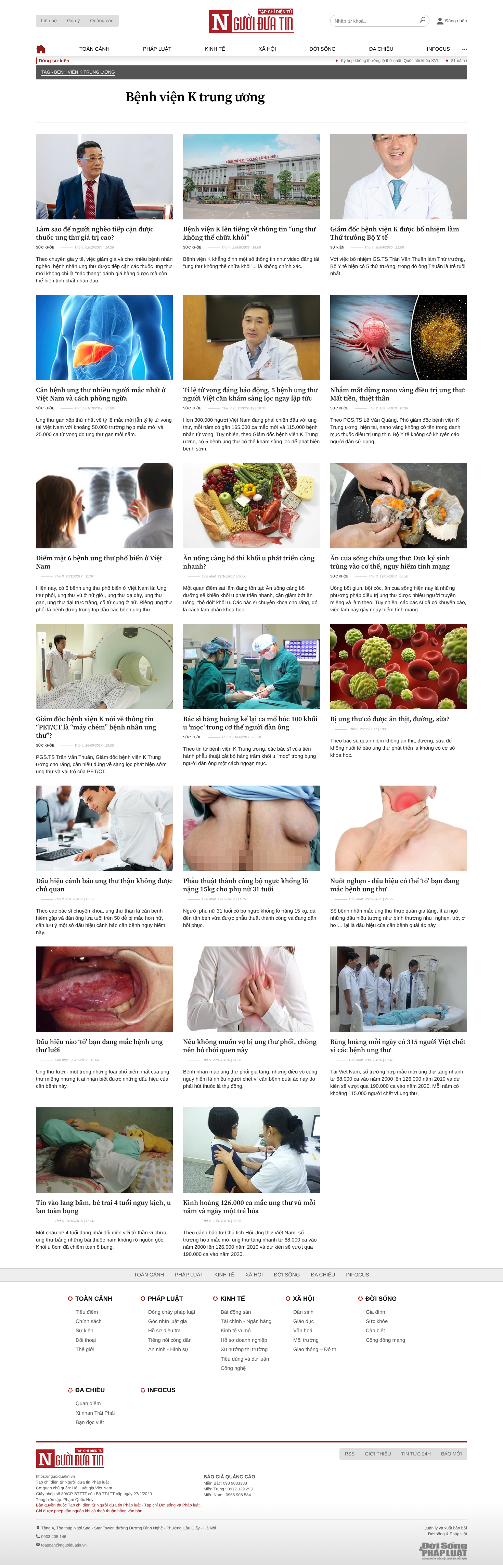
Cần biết (375, 1331)
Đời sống (323, 49)
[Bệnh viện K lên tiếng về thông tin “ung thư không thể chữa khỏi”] (251, 176)
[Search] (422, 21)
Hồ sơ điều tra (164, 1331)
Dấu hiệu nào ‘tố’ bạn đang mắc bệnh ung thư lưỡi (99, 1046)
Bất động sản (236, 1312)
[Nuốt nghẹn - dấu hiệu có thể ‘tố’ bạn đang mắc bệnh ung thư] (398, 828)
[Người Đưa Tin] (161, 1458)
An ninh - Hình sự (168, 1349)
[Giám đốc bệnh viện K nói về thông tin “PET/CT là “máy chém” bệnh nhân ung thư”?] (104, 666)
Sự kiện (337, 248)
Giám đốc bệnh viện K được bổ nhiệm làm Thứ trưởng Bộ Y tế (394, 233)
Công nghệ (233, 1368)
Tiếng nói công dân (170, 1340)
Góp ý (73, 20)
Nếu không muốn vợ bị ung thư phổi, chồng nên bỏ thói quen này (250, 1046)
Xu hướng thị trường (244, 1349)
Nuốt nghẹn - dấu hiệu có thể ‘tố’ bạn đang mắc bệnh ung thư (394, 885)
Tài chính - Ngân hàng (246, 1321)
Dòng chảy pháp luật (171, 1312)
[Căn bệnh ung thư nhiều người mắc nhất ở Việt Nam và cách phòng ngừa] (104, 337)
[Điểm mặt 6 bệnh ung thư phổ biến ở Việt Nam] (104, 505)
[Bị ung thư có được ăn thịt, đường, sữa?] (398, 666)
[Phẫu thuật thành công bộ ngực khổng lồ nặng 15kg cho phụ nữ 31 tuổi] (251, 828)
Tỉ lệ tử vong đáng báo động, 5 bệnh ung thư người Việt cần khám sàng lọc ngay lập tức (250, 394)
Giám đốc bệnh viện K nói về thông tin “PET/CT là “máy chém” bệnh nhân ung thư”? (96, 727)
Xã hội (267, 49)
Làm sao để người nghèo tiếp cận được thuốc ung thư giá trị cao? (95, 233)
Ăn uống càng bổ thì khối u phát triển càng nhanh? (248, 562)
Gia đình (375, 1312)
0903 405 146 (53, 1536)
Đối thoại (86, 1340)
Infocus (438, 49)
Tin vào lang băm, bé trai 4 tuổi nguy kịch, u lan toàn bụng (103, 1206)
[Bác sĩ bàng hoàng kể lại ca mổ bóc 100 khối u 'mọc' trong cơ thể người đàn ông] (251, 666)
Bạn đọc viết (90, 1422)
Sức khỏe (45, 248)
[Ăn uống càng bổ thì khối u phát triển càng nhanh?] (251, 505)
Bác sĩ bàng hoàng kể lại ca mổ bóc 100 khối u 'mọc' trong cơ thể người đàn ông (250, 723)
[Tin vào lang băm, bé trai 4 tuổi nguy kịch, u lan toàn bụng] (104, 1150)
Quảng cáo (102, 20)
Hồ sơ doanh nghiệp (244, 1340)
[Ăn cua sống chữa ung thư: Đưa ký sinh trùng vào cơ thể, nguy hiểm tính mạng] (398, 505)
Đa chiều (381, 49)
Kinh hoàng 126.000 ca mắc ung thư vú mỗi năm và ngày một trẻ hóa (249, 1206)
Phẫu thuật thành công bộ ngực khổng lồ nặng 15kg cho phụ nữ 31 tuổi (245, 885)
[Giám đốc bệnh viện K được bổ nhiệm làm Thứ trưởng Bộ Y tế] (398, 176)
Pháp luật (157, 49)
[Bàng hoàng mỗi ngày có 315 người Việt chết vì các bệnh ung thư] (398, 989)
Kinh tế (215, 49)
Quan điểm (88, 1404)
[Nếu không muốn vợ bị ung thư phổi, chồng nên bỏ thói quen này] (251, 989)
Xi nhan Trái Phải (95, 1413)
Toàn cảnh (94, 49)
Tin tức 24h (416, 1453)
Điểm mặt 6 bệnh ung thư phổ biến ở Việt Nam (99, 562)
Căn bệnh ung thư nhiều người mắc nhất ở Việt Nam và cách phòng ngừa (101, 394)
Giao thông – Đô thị (315, 1349)
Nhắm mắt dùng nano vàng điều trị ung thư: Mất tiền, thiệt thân (397, 394)
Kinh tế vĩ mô (236, 1331)
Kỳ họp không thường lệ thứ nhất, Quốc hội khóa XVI (351, 60)
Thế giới (85, 1349)
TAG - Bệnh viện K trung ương (78, 72)
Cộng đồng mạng (385, 1340)
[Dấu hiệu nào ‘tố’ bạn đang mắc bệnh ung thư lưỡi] (104, 989)
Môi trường (306, 1340)
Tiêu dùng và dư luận (245, 1359)
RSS (349, 1453)
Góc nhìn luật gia (167, 1321)
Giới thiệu (378, 1453)
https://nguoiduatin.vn (55, 1476)
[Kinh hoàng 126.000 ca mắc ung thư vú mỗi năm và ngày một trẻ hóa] (251, 1150)
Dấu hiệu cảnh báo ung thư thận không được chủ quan (104, 885)
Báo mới (451, 1453)
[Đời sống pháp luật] (395, 1551)
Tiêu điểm (87, 1312)
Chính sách (89, 1321)
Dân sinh (303, 1312)
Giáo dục (303, 1321)
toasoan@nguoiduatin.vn (64, 1545)
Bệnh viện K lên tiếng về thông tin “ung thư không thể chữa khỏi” (249, 233)
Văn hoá (302, 1331)
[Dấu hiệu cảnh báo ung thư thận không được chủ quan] (104, 828)
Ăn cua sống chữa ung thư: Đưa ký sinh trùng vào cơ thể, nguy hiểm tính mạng (390, 562)
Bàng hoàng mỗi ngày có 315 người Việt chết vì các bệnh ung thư (397, 1046)
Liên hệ (49, 20)
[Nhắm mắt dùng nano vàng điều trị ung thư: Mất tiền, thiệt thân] (398, 337)
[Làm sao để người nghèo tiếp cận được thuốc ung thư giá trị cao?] (104, 176)
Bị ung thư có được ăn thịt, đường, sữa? (390, 719)
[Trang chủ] (251, 21)
